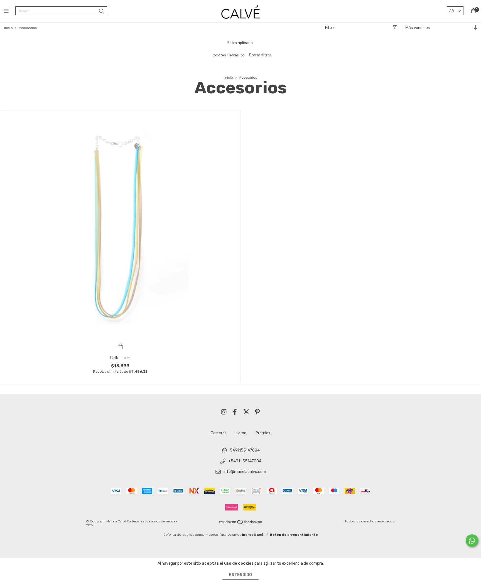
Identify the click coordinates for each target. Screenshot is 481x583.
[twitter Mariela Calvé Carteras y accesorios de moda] (246, 411)
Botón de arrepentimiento (294, 535)
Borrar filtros (260, 55)
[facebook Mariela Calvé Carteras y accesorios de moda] (235, 411)
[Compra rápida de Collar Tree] (120, 346)
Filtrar (330, 27)
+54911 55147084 (244, 461)
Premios (263, 433)
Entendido (240, 574)
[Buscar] (101, 11)
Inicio (8, 28)
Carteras (219, 433)
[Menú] (9, 11)
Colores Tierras (226, 55)
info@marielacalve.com (245, 472)
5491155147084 (245, 450)
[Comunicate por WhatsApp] (472, 540)
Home (241, 433)
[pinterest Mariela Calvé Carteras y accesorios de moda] (257, 411)
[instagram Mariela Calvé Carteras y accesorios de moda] (224, 411)
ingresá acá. (253, 535)
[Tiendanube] (241, 523)
